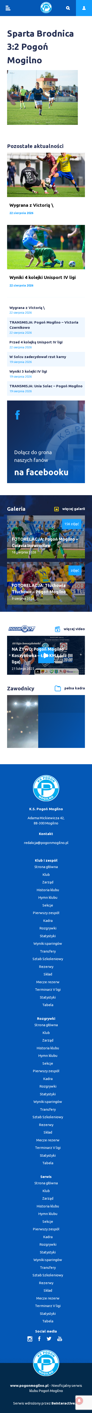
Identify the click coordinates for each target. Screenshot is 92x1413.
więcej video (74, 629)
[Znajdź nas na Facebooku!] (46, 482)
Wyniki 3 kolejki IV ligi (28, 371)
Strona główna (46, 867)
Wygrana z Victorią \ (27, 308)
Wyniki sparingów (47, 943)
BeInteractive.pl (65, 1403)
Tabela (47, 1005)
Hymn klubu (47, 897)
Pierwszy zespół (46, 913)
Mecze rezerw (47, 982)
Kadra (48, 921)
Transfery (48, 951)
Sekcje (47, 905)
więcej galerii (73, 509)
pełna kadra (74, 688)
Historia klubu (48, 890)
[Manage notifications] (79, 1401)
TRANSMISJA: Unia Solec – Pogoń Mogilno (46, 386)
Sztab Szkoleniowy (48, 959)
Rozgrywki (47, 928)
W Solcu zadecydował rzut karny (37, 357)
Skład (48, 974)
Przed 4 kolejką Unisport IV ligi (36, 342)
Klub (46, 875)
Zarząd (47, 882)
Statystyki (48, 936)
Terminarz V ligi (48, 989)
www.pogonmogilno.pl (29, 1385)
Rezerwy (46, 967)
